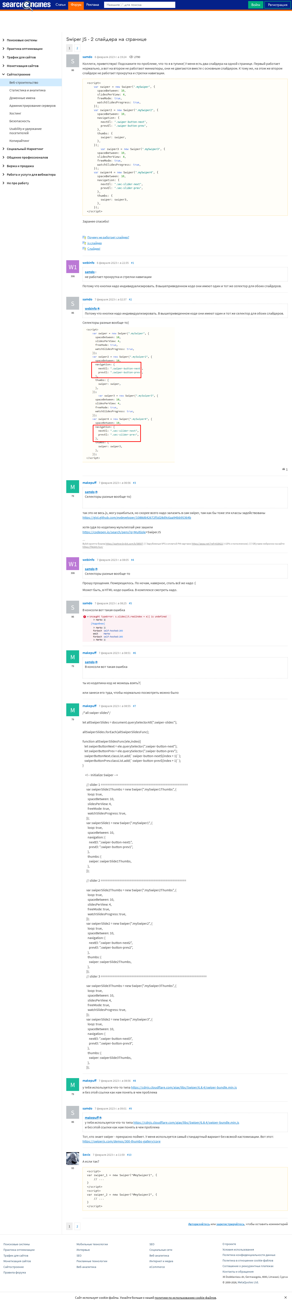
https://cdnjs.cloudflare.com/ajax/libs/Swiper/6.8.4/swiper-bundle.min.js (184, 1087)
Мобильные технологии (92, 1244)
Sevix (86, 1154)
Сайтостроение (18, 74)
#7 (134, 706)
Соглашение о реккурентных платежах (248, 1266)
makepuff (89, 482)
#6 (134, 653)
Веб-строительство (23, 82)
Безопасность (19, 121)
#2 (130, 299)
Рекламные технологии (92, 1261)
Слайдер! (93, 249)
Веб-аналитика (86, 1267)
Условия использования (238, 1249)
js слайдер (94, 243)
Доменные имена (22, 98)
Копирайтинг (19, 140)
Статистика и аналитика (27, 90)
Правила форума (14, 1272)
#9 (130, 1108)
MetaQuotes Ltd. (248, 1282)
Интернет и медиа (161, 1261)
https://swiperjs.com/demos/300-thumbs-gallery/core (122, 1141)
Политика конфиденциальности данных (249, 1255)
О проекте (229, 1244)
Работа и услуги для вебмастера (31, 174)
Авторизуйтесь (199, 1224)
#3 (134, 483)
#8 (134, 1081)
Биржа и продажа (20, 166)
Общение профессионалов (27, 157)
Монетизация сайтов (22, 66)
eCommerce (157, 1267)
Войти (255, 4)
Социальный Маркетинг (25, 149)
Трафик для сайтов (21, 57)
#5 (130, 603)
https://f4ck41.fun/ (93, 546)
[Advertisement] (146, 21)
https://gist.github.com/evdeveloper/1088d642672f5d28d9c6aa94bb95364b (137, 517)
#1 (132, 263)
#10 (129, 1155)
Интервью (83, 1250)
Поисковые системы (22, 40)
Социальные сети (160, 1250)
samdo (87, 57)
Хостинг (15, 113)
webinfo (88, 262)
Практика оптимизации (25, 48)
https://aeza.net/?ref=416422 (207, 543)
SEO (79, 1255)
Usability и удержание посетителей (25, 130)
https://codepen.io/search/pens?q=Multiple (114, 532)
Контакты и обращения (238, 1271)
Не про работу (18, 183)
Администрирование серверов (32, 105)
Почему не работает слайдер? (108, 237)
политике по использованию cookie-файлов (185, 1298)
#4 (132, 560)
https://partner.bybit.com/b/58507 (124, 543)
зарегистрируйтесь (230, 1224)
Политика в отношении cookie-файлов (248, 1260)
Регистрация (277, 4)
